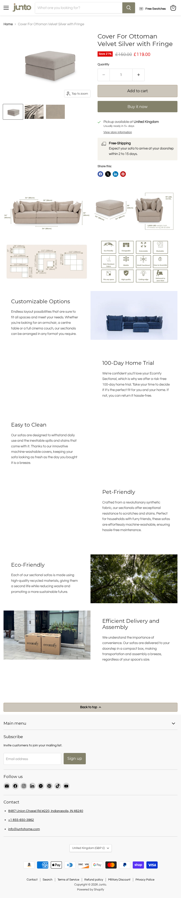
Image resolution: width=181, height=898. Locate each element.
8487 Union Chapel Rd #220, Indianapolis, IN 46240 (45, 811)
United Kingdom (88, 848)
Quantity (103, 64)
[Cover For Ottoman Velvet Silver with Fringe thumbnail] (13, 111)
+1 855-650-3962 (21, 820)
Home (8, 24)
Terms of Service (68, 879)
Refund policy (93, 879)
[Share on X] (108, 174)
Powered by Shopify (90, 889)
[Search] (128, 7)
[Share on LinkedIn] (115, 174)
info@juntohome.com (24, 829)
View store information (117, 132)
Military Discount (119, 879)
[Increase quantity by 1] (139, 75)
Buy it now (138, 106)
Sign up (74, 758)
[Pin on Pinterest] (123, 174)
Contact (32, 879)
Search (47, 879)
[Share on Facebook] (100, 174)
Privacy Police (145, 879)
